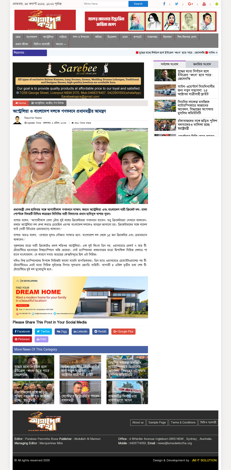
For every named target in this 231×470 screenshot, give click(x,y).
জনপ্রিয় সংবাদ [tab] (202, 64)
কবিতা (98, 37)
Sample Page (157, 422)
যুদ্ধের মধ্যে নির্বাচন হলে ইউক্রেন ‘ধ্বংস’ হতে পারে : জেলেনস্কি (163, 53)
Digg (63, 331)
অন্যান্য (60, 44)
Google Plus (125, 331)
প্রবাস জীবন (22, 44)
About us (138, 422)
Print (43, 339)
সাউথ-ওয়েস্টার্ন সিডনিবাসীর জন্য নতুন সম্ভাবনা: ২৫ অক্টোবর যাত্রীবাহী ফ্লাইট (80, 371)
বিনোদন (167, 37)
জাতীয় (49, 103)
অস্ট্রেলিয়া (48, 37)
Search (138, 3)
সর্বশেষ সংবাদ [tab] (169, 64)
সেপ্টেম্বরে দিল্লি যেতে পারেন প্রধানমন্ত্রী (80, 398)
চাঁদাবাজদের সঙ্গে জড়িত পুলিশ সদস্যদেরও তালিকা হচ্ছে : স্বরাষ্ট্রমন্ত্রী (32, 396)
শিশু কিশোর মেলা (187, 37)
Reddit (101, 331)
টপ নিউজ (59, 103)
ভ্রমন (125, 37)
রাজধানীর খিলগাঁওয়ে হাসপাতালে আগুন (122, 398)
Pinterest (23, 339)
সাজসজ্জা (152, 37)
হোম (18, 37)
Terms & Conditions (183, 422)
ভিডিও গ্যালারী (42, 44)
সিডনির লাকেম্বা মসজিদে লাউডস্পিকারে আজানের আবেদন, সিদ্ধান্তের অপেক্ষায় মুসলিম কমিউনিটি (127, 369)
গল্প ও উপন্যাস (81, 37)
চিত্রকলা (112, 37)
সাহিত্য (63, 37)
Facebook (23, 331)
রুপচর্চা (137, 37)
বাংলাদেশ (32, 37)
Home (22, 103)
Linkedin (81, 331)
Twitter (45, 331)
